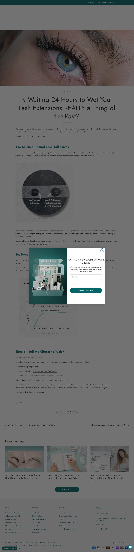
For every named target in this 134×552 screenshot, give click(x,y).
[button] (130, 547)
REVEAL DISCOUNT (86, 290)
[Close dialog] (102, 250)
